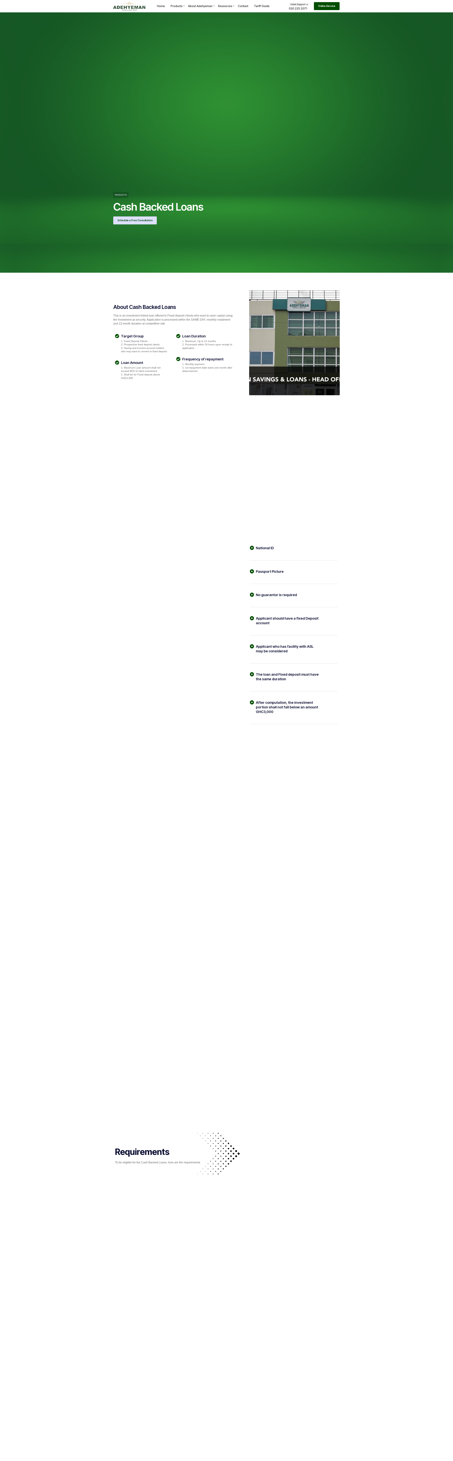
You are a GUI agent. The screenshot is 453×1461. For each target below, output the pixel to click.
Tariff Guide (261, 6)
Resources (225, 6)
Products (176, 6)
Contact (243, 6)
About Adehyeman (200, 6)
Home (161, 6)
